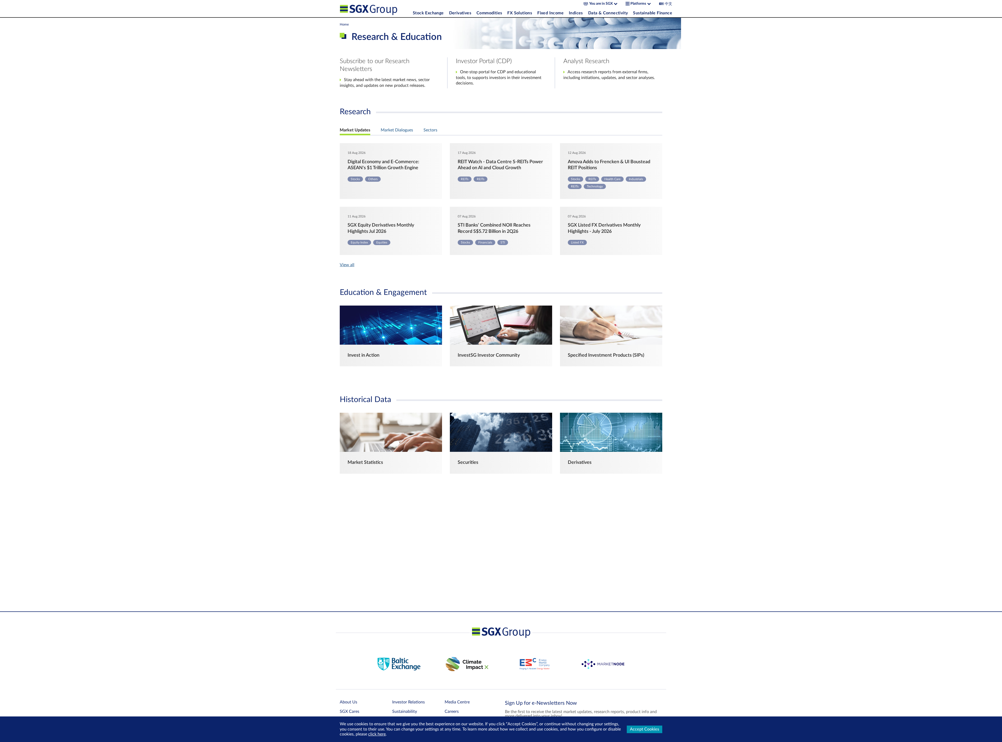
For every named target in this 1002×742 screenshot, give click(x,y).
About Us (348, 702)
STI (502, 242)
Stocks (355, 179)
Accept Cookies (644, 729)
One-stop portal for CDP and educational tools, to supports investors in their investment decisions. (498, 77)
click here (377, 734)
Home (344, 24)
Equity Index (359, 242)
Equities (381, 242)
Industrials (636, 179)
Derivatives (460, 13)
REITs (464, 179)
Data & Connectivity (608, 13)
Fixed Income (550, 13)
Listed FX (577, 242)
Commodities (489, 13)
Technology (595, 186)
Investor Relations (408, 702)
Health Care (612, 179)
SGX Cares (349, 711)
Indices (576, 13)
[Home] (375, 8)
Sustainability (404, 711)
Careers (452, 711)
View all (347, 265)
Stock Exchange (428, 13)
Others (373, 179)
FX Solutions (519, 13)
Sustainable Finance (652, 13)
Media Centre (457, 702)
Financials (485, 242)
